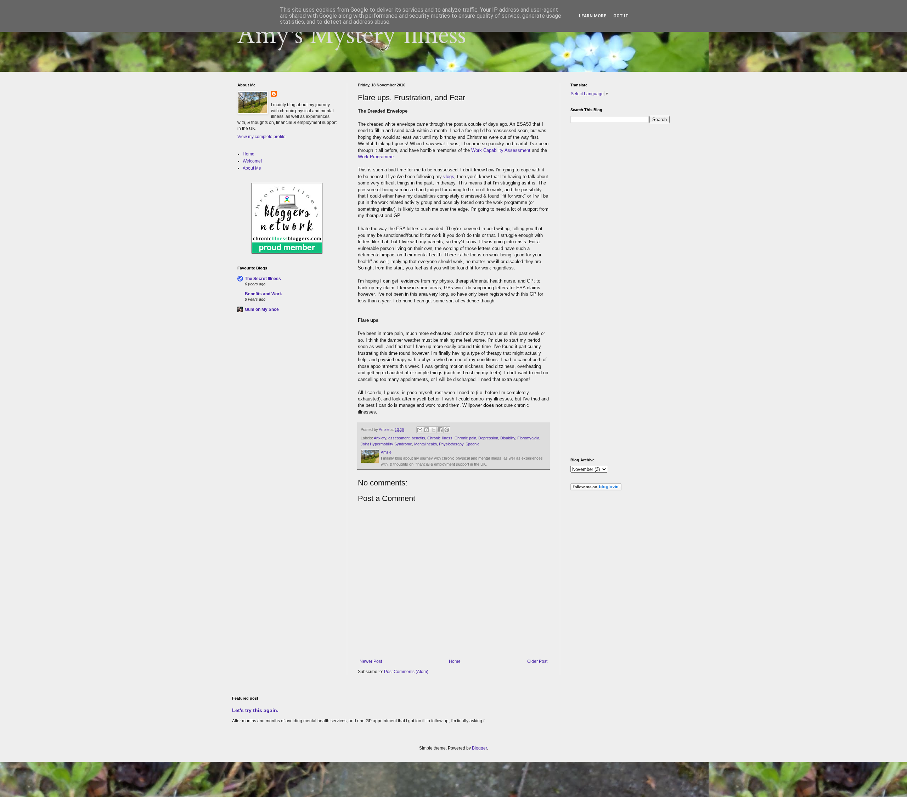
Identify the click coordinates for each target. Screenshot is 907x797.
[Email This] (419, 429)
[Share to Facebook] (440, 429)
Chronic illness (439, 438)
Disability (507, 438)
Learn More (592, 15)
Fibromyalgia (528, 438)
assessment (399, 438)
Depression (488, 438)
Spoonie (472, 444)
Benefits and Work (263, 293)
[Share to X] (433, 429)
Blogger (479, 748)
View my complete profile (261, 136)
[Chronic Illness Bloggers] (287, 252)
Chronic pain (465, 438)
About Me (252, 168)
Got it (621, 15)
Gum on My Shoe (262, 309)
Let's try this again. (255, 710)
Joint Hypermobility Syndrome (386, 444)
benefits (418, 438)
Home (455, 661)
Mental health (425, 444)
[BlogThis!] (426, 429)
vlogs (448, 176)
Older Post (537, 661)
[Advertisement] (290, 370)
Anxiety (380, 438)
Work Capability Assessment (500, 150)
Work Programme (376, 156)
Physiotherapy (451, 444)
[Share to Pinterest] (446, 429)
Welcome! (252, 161)
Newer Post (371, 661)
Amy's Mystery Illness (351, 35)
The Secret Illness (263, 278)
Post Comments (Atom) (406, 671)
